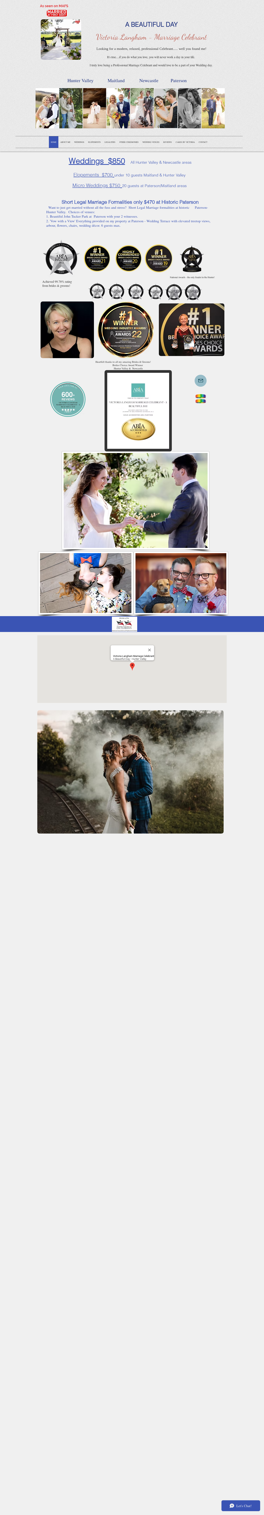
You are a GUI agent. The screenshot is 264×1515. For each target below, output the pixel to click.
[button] (47, 108)
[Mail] (201, 381)
